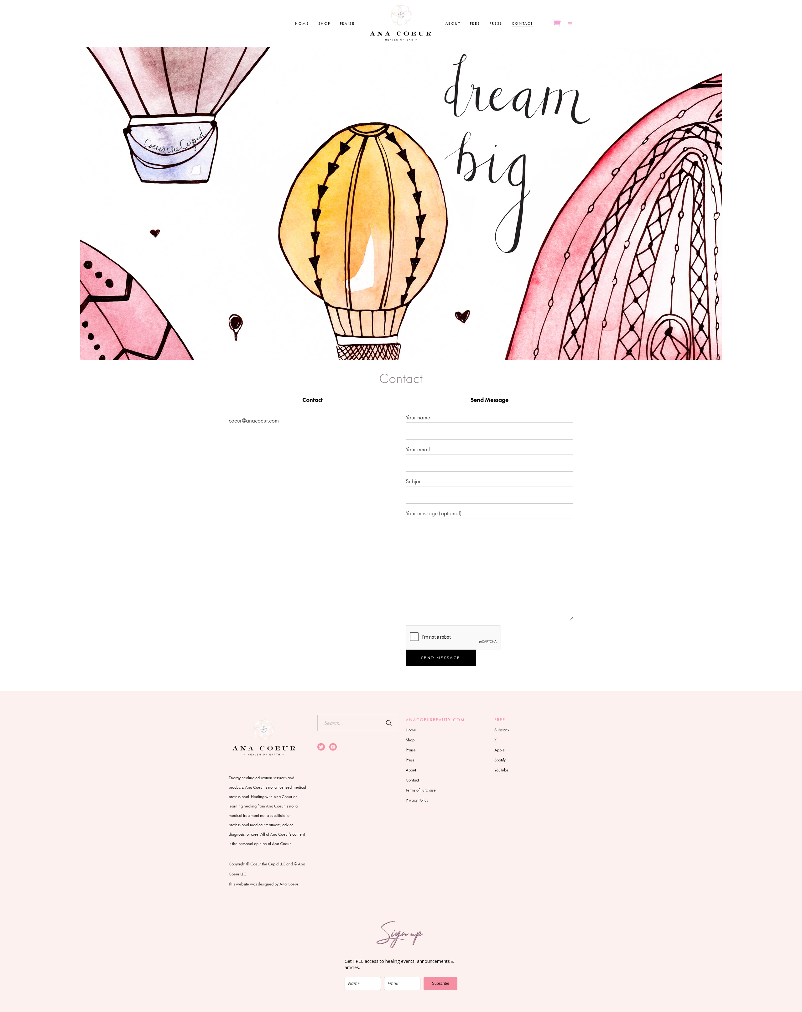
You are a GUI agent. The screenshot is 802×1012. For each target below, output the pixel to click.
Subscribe (440, 983)
